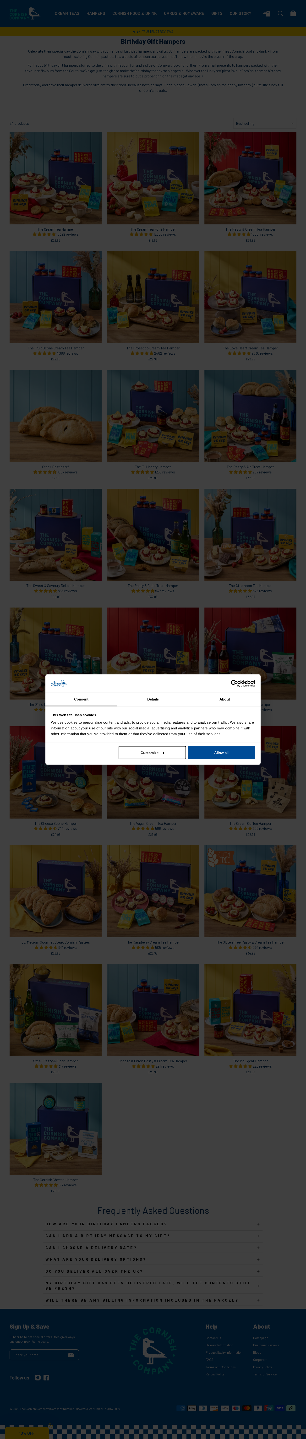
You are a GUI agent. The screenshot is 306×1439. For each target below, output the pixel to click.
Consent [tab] (81, 699)
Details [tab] (153, 699)
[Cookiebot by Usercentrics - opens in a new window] (234, 683)
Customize (149, 752)
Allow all (221, 752)
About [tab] (224, 699)
